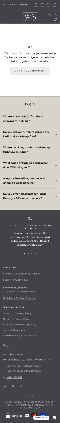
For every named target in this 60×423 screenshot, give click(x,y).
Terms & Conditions (14, 330)
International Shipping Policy (19, 324)
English (28, 395)
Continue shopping (30, 71)
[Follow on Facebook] (4, 386)
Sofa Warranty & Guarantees (20, 335)
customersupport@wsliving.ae (24, 371)
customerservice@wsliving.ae (23, 366)
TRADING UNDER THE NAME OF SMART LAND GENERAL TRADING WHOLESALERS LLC (30, 405)
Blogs (6, 345)
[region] (30, 232)
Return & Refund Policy (16, 319)
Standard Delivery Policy (17, 313)
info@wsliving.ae (19, 280)
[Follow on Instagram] (13, 386)
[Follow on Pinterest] (21, 386)
